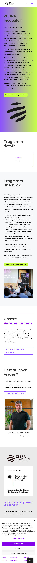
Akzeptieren (18, 543)
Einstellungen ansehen (18, 553)
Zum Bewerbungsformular (15, 95)
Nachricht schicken (15, 394)
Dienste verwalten (18, 538)
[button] (34, 520)
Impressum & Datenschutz (14, 559)
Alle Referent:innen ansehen (15, 350)
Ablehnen (18, 548)
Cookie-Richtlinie (4, 559)
